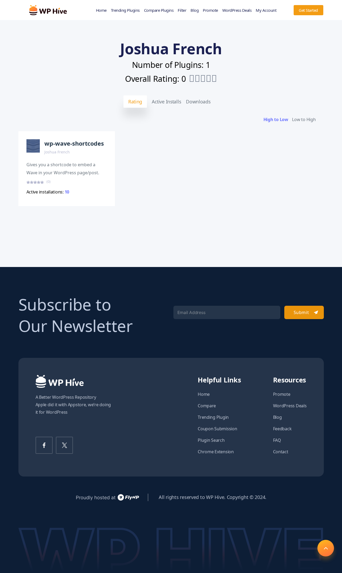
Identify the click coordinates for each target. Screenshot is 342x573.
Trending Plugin (213, 417)
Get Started (308, 10)
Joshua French (57, 151)
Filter (182, 10)
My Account (266, 10)
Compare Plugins (159, 10)
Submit (301, 312)
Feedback (282, 429)
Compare (207, 406)
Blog (195, 10)
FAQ (277, 440)
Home (101, 10)
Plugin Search (211, 440)
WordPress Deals (237, 10)
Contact (280, 452)
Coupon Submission (217, 429)
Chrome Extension (216, 452)
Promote (210, 10)
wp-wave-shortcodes (74, 143)
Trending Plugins (125, 10)
